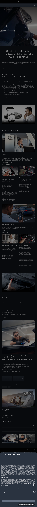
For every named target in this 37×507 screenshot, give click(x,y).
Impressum (3, 475)
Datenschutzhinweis (31, 474)
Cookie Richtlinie (23, 474)
